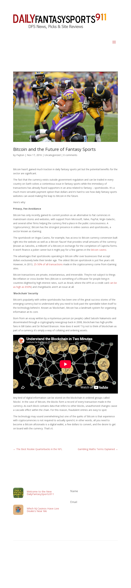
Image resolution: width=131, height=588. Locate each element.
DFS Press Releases (80, 557)
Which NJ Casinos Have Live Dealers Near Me (43, 510)
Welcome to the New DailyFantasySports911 (40, 493)
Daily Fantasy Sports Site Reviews (41, 557)
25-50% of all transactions (48, 264)
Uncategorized (53, 155)
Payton (20, 155)
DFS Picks (109, 557)
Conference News (19, 557)
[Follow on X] (115, 570)
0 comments (70, 155)
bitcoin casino (98, 249)
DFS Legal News (64, 557)
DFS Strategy (98, 557)
